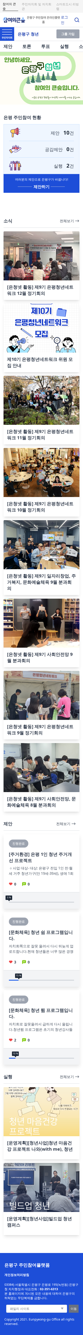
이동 (74, 1308)
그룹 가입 (68, 34)
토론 (26, 46)
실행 (64, 46)
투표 (45, 46)
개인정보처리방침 (16, 1275)
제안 (8, 46)
